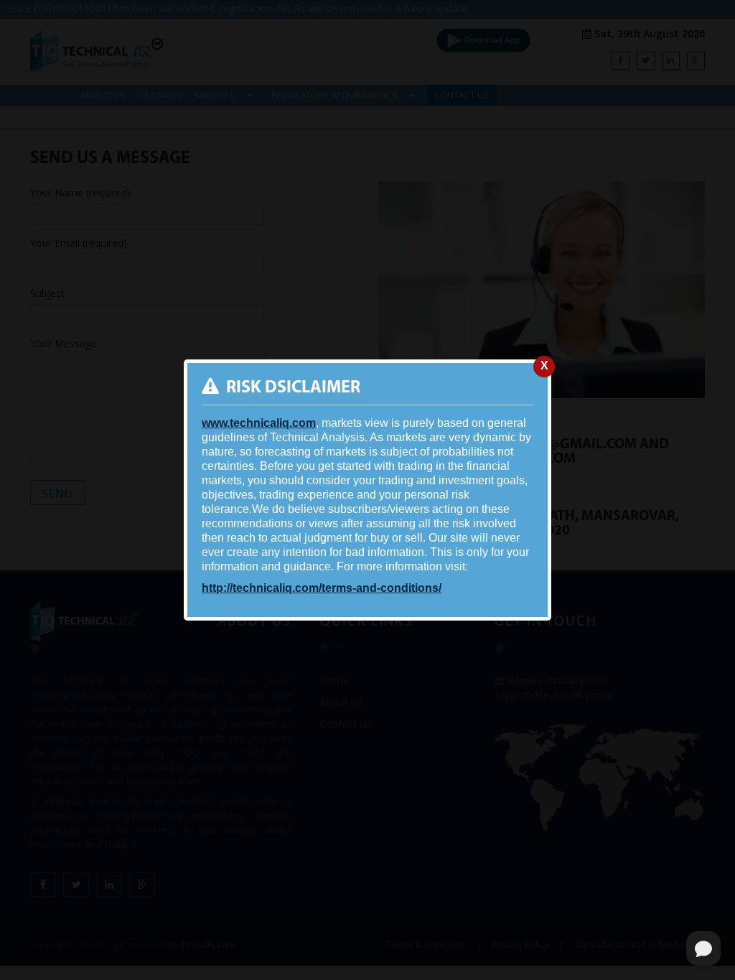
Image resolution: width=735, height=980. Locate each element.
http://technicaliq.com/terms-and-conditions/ (321, 588)
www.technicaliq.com (259, 423)
